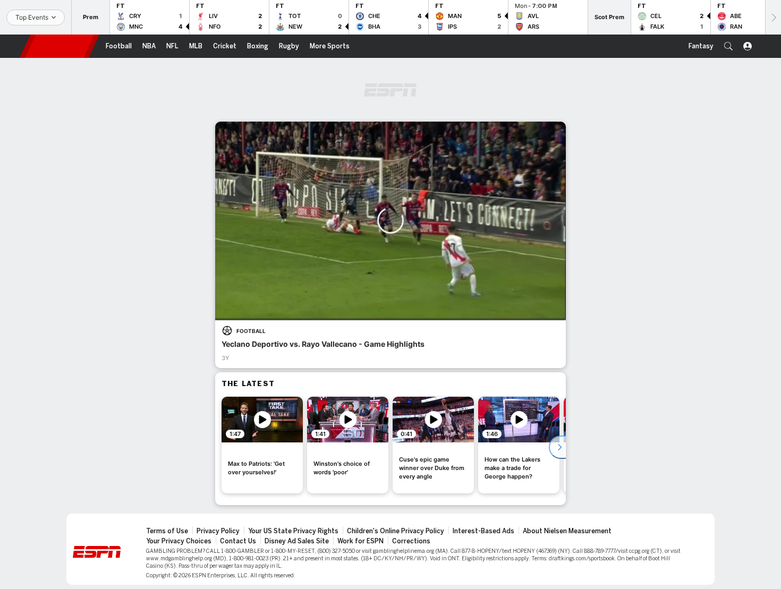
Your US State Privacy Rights (293, 531)
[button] (728, 46)
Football (251, 331)
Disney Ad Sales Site (297, 541)
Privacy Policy (218, 531)
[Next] (773, 17)
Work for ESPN (360, 541)
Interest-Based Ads (483, 531)
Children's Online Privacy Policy (395, 531)
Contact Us (238, 541)
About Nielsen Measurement (567, 531)
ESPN (59, 46)
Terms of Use (167, 531)
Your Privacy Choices (178, 541)
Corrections (411, 541)
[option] (262, 445)
